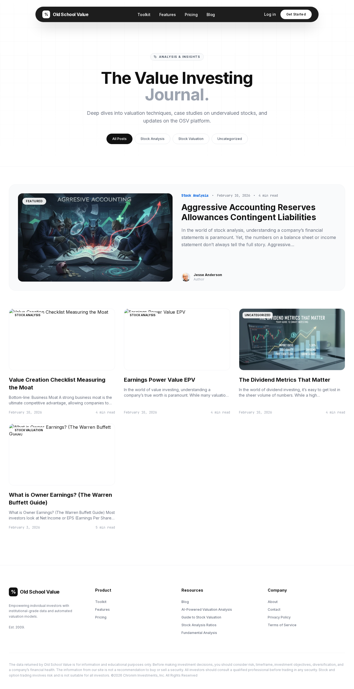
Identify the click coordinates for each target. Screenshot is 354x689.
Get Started (296, 14)
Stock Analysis (152, 139)
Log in (270, 14)
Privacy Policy (279, 617)
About (273, 602)
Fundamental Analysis (199, 633)
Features (167, 14)
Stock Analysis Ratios (199, 625)
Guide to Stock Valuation (201, 617)
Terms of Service (282, 625)
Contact (274, 609)
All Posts (119, 139)
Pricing (191, 14)
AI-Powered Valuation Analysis (206, 609)
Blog (211, 14)
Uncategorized (229, 139)
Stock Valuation (191, 139)
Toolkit (143, 14)
